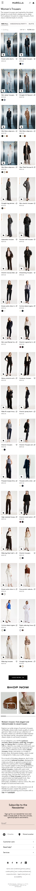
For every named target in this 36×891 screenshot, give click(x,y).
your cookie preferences (22, 871)
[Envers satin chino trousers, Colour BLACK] (2, 594)
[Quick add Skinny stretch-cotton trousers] (3, 374)
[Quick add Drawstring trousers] (21, 268)
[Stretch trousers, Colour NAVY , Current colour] (4, 449)
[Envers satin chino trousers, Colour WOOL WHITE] (5, 311)
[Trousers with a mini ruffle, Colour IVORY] (20, 486)
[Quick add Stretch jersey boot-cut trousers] (21, 407)
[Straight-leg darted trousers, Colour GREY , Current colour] (2, 208)
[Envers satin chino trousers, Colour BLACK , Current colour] (2, 311)
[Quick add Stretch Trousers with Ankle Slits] (21, 440)
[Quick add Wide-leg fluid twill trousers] (3, 549)
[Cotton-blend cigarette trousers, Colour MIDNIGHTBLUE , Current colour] (22, 311)
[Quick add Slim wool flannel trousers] (3, 338)
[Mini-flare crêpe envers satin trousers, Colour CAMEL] (7, 136)
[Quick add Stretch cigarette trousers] (21, 338)
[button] (31, 29)
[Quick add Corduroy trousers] (21, 374)
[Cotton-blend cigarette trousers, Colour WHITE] (20, 311)
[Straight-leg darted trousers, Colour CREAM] (5, 208)
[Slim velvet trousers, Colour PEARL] (23, 64)
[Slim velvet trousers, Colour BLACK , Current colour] (20, 64)
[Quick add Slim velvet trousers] (21, 54)
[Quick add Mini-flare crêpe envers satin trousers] (3, 127)
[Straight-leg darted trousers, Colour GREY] (20, 666)
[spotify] (17, 863)
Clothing (5, 29)
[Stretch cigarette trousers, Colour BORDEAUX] (20, 347)
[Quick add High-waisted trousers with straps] (3, 512)
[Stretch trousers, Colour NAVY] (23, 558)
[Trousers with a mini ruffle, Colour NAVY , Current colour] (22, 486)
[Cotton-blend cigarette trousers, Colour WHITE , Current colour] (2, 630)
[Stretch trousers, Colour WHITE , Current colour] (20, 558)
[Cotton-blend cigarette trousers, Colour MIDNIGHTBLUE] (5, 630)
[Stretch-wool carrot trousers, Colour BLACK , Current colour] (22, 522)
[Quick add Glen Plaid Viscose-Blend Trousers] (21, 163)
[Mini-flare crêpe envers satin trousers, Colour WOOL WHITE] (5, 136)
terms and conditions (13, 868)
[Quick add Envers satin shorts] (3, 54)
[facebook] (12, 863)
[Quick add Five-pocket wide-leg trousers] (21, 585)
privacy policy (25, 868)
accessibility (18, 876)
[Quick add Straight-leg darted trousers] (3, 199)
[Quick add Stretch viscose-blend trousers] (3, 268)
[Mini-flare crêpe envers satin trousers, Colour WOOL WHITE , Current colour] (4, 172)
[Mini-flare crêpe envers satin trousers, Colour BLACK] (20, 136)
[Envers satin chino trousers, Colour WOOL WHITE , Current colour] (4, 594)
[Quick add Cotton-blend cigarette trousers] (21, 301)
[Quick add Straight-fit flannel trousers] (21, 90)
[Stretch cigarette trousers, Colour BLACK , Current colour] (22, 347)
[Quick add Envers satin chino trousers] (3, 301)
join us (28, 874)
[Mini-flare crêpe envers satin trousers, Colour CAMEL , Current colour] (25, 136)
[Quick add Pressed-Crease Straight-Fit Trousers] (3, 476)
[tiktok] (21, 863)
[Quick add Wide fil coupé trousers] (3, 407)
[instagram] (8, 863)
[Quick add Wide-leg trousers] (3, 657)
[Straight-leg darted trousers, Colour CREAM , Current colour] (22, 666)
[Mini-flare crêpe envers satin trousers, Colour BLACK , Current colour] (2, 136)
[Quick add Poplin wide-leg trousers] (21, 621)
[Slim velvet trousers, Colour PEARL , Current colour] (4, 100)
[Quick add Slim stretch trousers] (21, 199)
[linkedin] (26, 863)
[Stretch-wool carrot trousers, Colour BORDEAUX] (20, 522)
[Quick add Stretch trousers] (3, 440)
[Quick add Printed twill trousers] (21, 235)
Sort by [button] (22, 29)
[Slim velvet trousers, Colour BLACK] (2, 100)
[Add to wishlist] (16, 59)
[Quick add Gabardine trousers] (3, 235)
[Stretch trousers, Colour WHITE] (2, 449)
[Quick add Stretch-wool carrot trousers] (21, 512)
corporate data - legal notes (15, 874)
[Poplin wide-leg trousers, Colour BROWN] (23, 630)
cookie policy (10, 871)
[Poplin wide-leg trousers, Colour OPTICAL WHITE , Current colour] (20, 630)
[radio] (4, 23)
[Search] (30, 3)
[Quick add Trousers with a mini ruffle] (21, 476)
